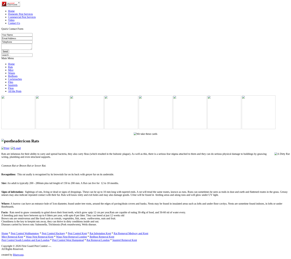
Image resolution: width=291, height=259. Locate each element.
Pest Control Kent (77, 233)
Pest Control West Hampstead (68, 240)
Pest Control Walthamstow (25, 233)
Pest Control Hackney (53, 233)
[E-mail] (16, 148)
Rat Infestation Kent (100, 233)
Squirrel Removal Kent (124, 240)
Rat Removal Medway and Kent (131, 233)
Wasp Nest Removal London (71, 236)
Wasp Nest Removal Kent (39, 236)
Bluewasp (18, 254)
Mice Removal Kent (12, 236)
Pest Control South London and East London (26, 240)
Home (5, 233)
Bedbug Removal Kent (102, 236)
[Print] (5, 148)
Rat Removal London (98, 240)
